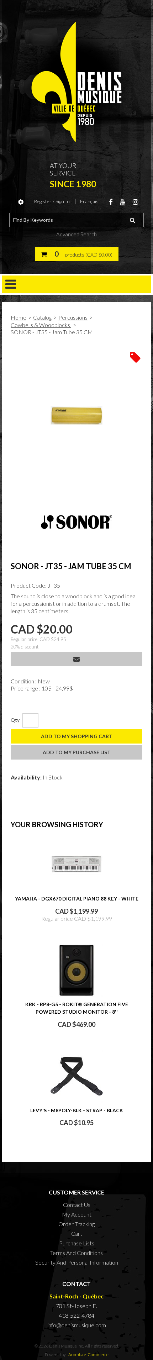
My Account (76, 1214)
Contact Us (76, 1204)
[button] (76, 254)
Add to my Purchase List (77, 752)
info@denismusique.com (76, 1325)
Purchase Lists (76, 1243)
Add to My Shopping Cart (76, 736)
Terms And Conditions (76, 1252)
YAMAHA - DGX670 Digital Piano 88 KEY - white (76, 899)
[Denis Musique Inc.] (76, 82)
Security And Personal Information (76, 1262)
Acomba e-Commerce (88, 1354)
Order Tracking (76, 1223)
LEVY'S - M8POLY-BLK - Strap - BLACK (76, 1110)
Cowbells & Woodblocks (41, 324)
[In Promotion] (135, 356)
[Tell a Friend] (76, 659)
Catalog (42, 317)
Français (89, 201)
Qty (15, 720)
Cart (76, 1233)
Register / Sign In (52, 201)
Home (18, 317)
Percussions (73, 317)
